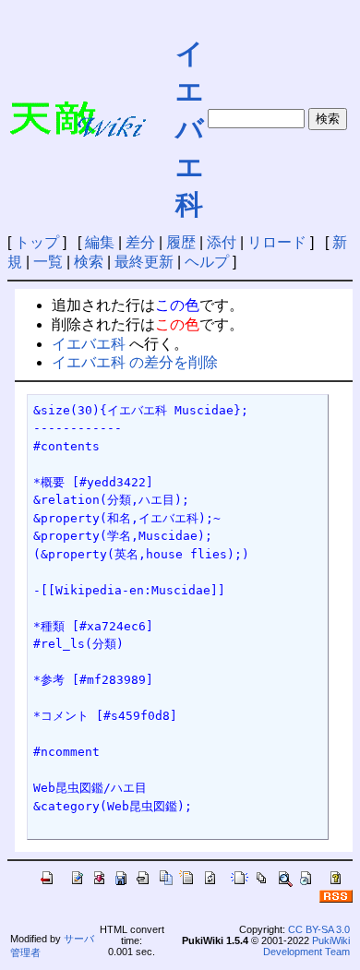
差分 (140, 242)
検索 (88, 261)
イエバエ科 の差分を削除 (135, 362)
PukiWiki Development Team (306, 946)
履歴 (181, 242)
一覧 (48, 261)
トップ (37, 242)
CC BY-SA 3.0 (319, 929)
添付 (221, 242)
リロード (276, 242)
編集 (99, 242)
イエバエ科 (189, 129)
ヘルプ (207, 261)
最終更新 (144, 261)
